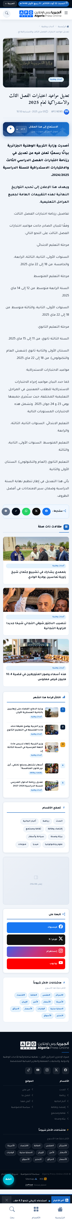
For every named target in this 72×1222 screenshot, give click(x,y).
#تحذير (60, 1016)
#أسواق (47, 1016)
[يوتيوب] (37, 1070)
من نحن (26, 1090)
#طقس (46, 995)
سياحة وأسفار (36, 837)
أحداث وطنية (48, 27)
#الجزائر (59, 995)
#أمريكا (59, 1002)
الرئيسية (62, 27)
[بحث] (6, 14)
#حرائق (15, 1009)
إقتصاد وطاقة (55, 829)
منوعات (22, 844)
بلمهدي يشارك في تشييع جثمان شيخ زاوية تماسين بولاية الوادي (38, 575)
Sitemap (29, 1179)
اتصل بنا (26, 1095)
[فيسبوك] (46, 511)
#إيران (25, 1002)
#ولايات (41, 1009)
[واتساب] (26, 511)
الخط (8, 1179)
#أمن (35, 1002)
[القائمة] (66, 14)
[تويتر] (56, 1070)
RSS (41, 1179)
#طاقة (33, 995)
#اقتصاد (21, 995)
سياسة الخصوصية (20, 1107)
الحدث (59, 821)
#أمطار (47, 1002)
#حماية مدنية (56, 1009)
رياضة (46, 821)
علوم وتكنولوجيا (54, 844)
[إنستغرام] (47, 1070)
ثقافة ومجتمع (33, 829)
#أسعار (28, 1009)
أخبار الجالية (29, 821)
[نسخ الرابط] (16, 511)
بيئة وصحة (57, 837)
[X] (36, 511)
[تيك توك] (28, 1070)
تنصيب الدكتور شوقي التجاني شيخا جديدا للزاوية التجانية (36, 626)
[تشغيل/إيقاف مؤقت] (11, 129)
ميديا (35, 844)
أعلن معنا (25, 1101)
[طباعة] (6, 511)
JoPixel (29, 1185)
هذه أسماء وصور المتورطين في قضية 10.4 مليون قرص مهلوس (36, 677)
